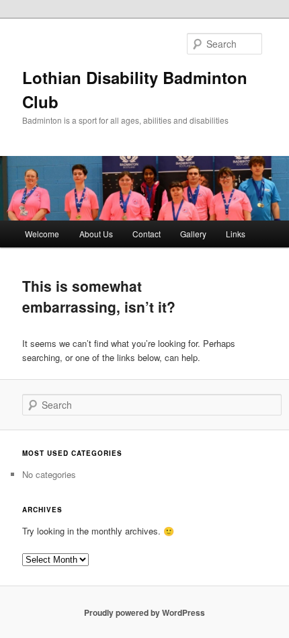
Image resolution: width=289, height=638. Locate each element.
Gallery (193, 233)
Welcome (42, 233)
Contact (146, 233)
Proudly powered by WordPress (144, 612)
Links (235, 233)
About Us (96, 233)
